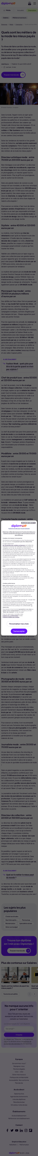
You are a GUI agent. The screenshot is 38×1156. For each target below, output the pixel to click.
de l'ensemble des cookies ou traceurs (14, 545)
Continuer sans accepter (28, 523)
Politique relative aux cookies (11, 617)
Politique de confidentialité (10, 615)
